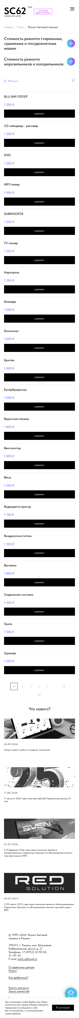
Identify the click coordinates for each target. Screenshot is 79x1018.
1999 (30, 7)
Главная (8, 27)
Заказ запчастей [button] (19, 991)
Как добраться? (18, 977)
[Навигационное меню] (72, 8)
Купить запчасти (19, 987)
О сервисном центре (21, 967)
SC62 (15, 11)
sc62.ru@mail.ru (27, 958)
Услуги (20, 27)
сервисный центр (12, 16)
